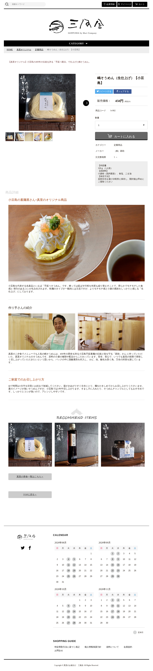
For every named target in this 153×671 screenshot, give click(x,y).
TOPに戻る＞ (30, 494)
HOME (10, 50)
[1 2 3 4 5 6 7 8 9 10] (121, 125)
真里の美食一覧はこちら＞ (30, 476)
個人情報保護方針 (93, 647)
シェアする (123, 91)
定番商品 (39, 50)
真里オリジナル (24, 50)
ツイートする (105, 91)
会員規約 (128, 647)
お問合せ (59, 651)
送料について (112, 647)
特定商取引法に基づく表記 (67, 647)
